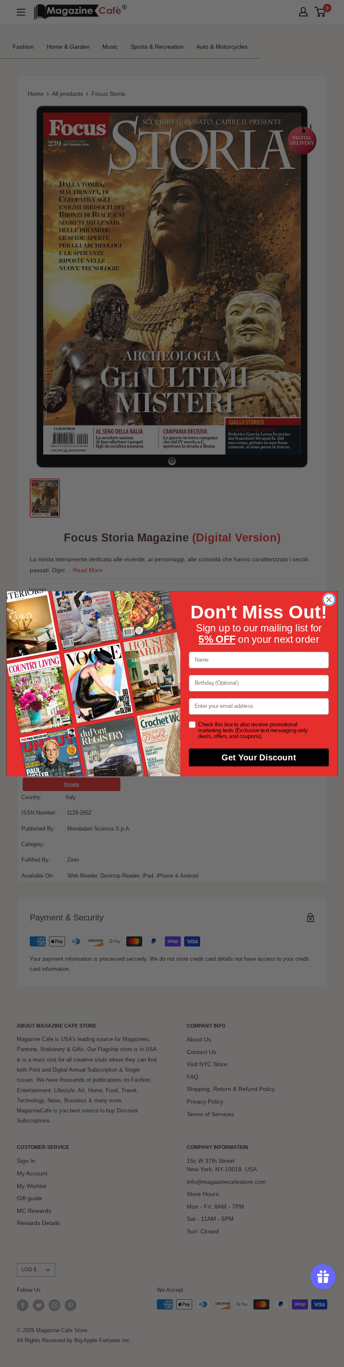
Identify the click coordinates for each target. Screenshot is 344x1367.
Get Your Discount (259, 757)
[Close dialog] (329, 599)
